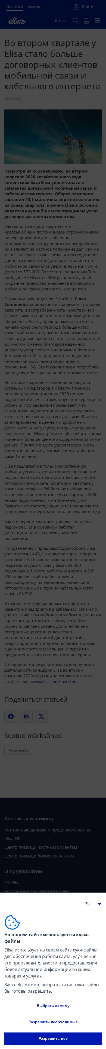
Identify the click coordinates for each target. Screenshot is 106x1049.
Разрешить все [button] (53, 1038)
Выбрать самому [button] (53, 1005)
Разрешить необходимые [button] (53, 1022)
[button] (91, 903)
